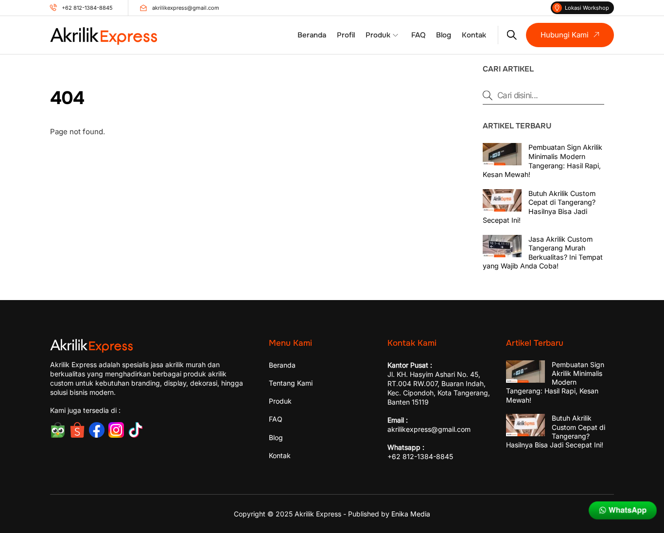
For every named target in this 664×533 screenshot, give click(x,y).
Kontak (474, 35)
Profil (346, 35)
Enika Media (410, 514)
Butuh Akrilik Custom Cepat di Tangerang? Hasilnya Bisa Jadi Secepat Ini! (539, 207)
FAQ (418, 35)
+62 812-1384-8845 (420, 456)
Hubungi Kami (565, 34)
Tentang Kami (291, 383)
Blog (443, 35)
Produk (378, 35)
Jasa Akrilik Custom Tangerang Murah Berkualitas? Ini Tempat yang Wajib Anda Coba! (543, 252)
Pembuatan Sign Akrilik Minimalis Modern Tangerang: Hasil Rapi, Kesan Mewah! (542, 160)
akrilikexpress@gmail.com (429, 429)
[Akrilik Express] (103, 41)
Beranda (311, 35)
